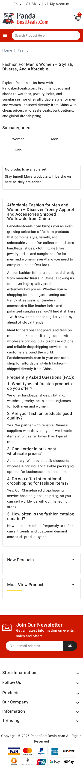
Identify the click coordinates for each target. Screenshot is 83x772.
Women (18, 139)
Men (54, 139)
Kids (18, 150)
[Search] (73, 35)
